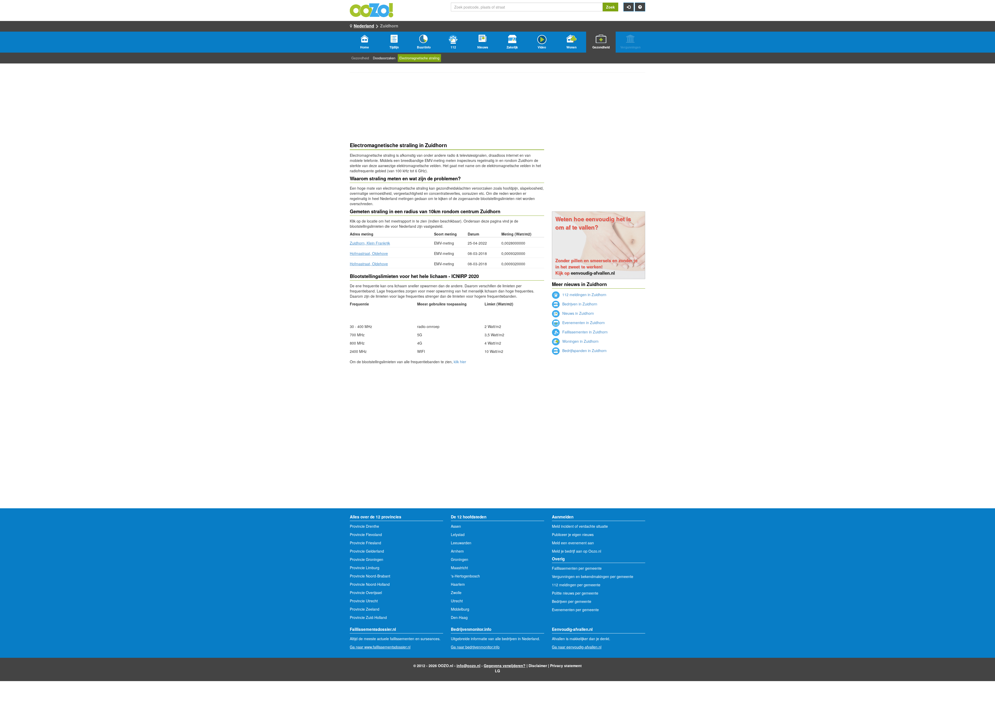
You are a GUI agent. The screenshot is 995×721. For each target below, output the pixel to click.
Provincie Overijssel (366, 592)
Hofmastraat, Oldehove (369, 253)
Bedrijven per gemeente (571, 601)
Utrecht (457, 600)
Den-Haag (459, 617)
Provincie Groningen (366, 559)
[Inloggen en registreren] (628, 7)
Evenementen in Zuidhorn (583, 322)
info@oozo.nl (468, 665)
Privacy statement (566, 665)
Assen (456, 526)
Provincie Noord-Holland (370, 584)
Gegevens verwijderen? (504, 665)
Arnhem (457, 551)
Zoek (610, 7)
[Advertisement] (447, 405)
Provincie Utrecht (364, 600)
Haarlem (458, 584)
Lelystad (458, 534)
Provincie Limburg (364, 567)
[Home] (372, 9)
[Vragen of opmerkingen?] (640, 7)
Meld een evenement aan (573, 542)
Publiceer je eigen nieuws (573, 534)
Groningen (459, 559)
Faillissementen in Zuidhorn (584, 331)
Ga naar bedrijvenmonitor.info (475, 646)
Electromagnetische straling (419, 58)
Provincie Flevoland (366, 534)
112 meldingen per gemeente (576, 584)
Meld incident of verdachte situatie (580, 526)
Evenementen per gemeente (575, 609)
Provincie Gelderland (367, 551)
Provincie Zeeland (364, 609)
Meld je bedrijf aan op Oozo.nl (576, 551)
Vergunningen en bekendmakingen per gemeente (592, 576)
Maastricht (459, 567)
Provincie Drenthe (364, 526)
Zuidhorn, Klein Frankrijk (370, 243)
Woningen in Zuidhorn (580, 341)
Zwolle (456, 592)
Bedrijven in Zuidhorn (579, 303)
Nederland (364, 26)
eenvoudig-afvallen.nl (593, 273)
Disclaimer (538, 665)
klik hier (460, 361)
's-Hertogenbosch (465, 576)
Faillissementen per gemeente (577, 568)
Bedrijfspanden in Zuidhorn (584, 350)
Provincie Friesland (365, 542)
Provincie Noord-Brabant (370, 576)
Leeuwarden (461, 542)
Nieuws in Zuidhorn (577, 313)
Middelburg (460, 609)
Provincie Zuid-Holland (368, 617)
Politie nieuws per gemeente (575, 593)
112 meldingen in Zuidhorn (583, 294)
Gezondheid (360, 58)
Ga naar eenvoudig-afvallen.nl (576, 646)
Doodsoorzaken (384, 58)
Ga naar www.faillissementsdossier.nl (380, 646)
